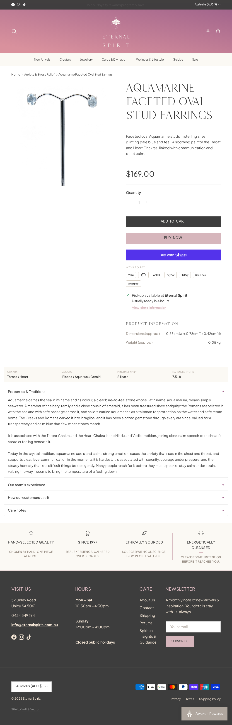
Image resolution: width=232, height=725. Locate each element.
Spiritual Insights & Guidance (148, 636)
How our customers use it (28, 497)
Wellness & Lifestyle (150, 59)
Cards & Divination (114, 59)
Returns (146, 622)
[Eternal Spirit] (116, 31)
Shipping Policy (210, 699)
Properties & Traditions (26, 391)
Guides (178, 59)
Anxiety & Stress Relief (39, 74)
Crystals (65, 59)
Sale (195, 59)
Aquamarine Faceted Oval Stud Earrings (85, 74)
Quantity (133, 192)
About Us (147, 600)
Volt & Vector (31, 709)
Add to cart (173, 222)
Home (15, 74)
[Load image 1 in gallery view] (63, 133)
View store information (149, 308)
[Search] (14, 31)
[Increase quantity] (148, 202)
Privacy (176, 699)
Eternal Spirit (31, 698)
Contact (147, 607)
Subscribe (180, 641)
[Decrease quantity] (130, 202)
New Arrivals (42, 59)
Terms (190, 699)
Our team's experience (26, 485)
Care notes (17, 510)
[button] (218, 31)
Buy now (173, 238)
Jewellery (86, 59)
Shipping (147, 615)
